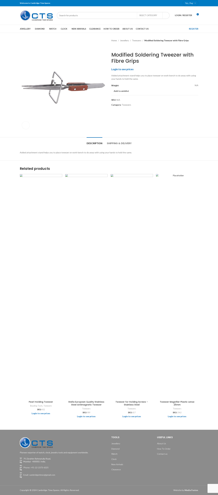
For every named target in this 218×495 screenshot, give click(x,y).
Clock (114, 459)
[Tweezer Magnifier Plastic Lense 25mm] (177, 286)
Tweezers (136, 40)
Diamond (115, 448)
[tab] (94, 141)
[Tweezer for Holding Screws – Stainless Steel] (132, 286)
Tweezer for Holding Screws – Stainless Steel (132, 403)
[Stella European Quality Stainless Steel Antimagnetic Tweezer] (86, 286)
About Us (161, 443)
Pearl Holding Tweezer (41, 401)
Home (114, 40)
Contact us (162, 454)
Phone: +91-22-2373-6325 (36, 467)
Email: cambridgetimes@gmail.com (39, 475)
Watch (114, 454)
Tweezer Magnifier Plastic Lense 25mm (177, 403)
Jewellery (124, 40)
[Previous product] (113, 47)
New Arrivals (117, 464)
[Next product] (120, 47)
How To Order (164, 448)
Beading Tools (36, 406)
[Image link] (36, 442)
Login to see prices (122, 69)
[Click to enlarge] (26, 125)
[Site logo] (37, 15)
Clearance (116, 469)
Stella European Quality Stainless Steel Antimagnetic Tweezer (86, 403)
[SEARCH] (166, 15)
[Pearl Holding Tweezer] (41, 286)
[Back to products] (117, 47)
